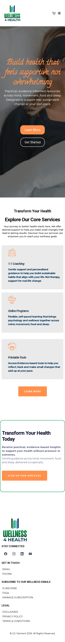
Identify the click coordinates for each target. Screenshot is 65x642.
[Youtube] (30, 554)
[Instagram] (14, 554)
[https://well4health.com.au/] (32, 529)
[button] (59, 13)
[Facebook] (6, 554)
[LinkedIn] (22, 554)
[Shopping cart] (54, 13)
